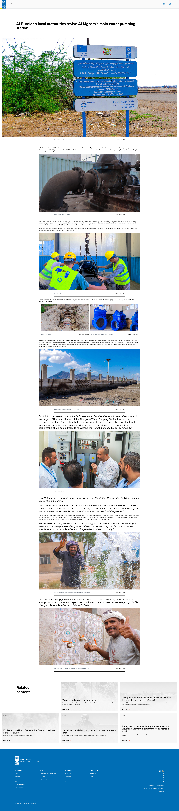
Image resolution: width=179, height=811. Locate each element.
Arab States (11, 4)
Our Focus (42, 776)
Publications (68, 776)
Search (167, 4)
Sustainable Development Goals (48, 773)
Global (164, 4)
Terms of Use (161, 794)
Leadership (17, 776)
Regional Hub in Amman (21, 779)
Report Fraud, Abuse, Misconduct (156, 785)
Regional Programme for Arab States (49, 779)
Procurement (93, 779)
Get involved (104, 4)
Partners (17, 782)
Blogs (66, 779)
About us (17, 773)
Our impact (95, 4)
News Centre (68, 773)
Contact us (93, 773)
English (173, 4)
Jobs (91, 776)
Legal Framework (19, 787)
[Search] (163, 776)
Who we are (75, 4)
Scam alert (161, 791)
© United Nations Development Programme (25, 803)
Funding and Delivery (20, 784)
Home (18, 15)
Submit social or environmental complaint (154, 788)
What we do (85, 4)
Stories (30, 15)
